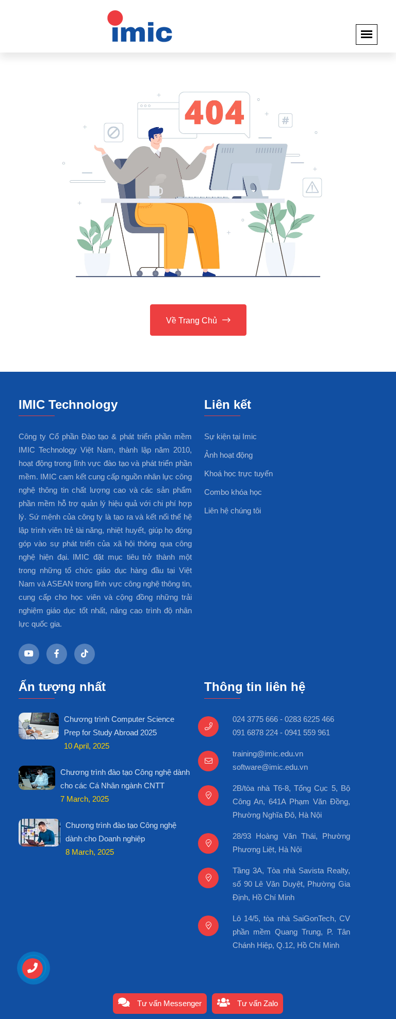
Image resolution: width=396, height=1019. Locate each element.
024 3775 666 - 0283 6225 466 (283, 719)
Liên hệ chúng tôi (232, 510)
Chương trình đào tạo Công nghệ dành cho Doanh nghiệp (120, 832)
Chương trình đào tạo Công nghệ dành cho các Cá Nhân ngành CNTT (125, 779)
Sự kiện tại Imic (230, 436)
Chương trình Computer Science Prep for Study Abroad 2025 (119, 726)
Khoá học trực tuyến (238, 473)
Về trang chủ (191, 320)
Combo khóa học (233, 492)
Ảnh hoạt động (228, 455)
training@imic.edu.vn (268, 753)
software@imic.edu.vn (270, 767)
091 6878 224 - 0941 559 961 (281, 732)
